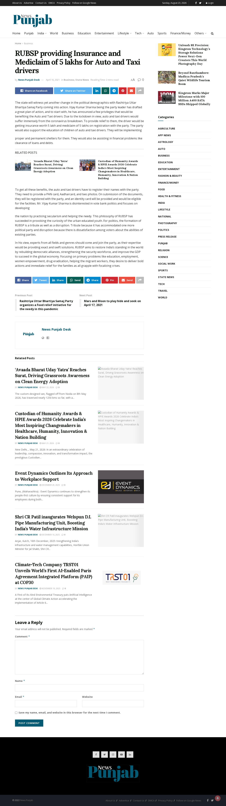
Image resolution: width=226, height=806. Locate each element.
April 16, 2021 (53, 79)
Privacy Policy (63, 2)
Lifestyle (123, 33)
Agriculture (166, 128)
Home (16, 33)
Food (161, 189)
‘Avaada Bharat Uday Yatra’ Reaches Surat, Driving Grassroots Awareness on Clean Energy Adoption (53, 166)
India (40, 33)
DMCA (52, 2)
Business (68, 33)
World (54, 33)
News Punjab (26, 800)
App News (164, 135)
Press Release (167, 236)
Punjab (29, 33)
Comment (22, 636)
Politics (163, 230)
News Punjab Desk (29, 79)
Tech (138, 33)
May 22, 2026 (47, 387)
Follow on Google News (84, 2)
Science (163, 257)
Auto (150, 33)
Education (84, 33)
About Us (17, 2)
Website (87, 696)
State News (82, 79)
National (164, 216)
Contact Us (40, 2)
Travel (163, 290)
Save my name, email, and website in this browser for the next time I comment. (70, 712)
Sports (162, 33)
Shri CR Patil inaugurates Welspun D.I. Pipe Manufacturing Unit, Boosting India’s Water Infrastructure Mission (53, 522)
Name (20, 681)
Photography (167, 223)
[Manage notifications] (218, 798)
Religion (164, 250)
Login (211, 2)
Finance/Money (180, 33)
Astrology (165, 142)
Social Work (166, 263)
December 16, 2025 (50, 534)
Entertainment (104, 33)
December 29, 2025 (50, 485)
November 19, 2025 (50, 588)
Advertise (28, 2)
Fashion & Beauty (170, 175)
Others (199, 33)
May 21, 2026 (47, 443)
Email (19, 696)
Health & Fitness (169, 196)
